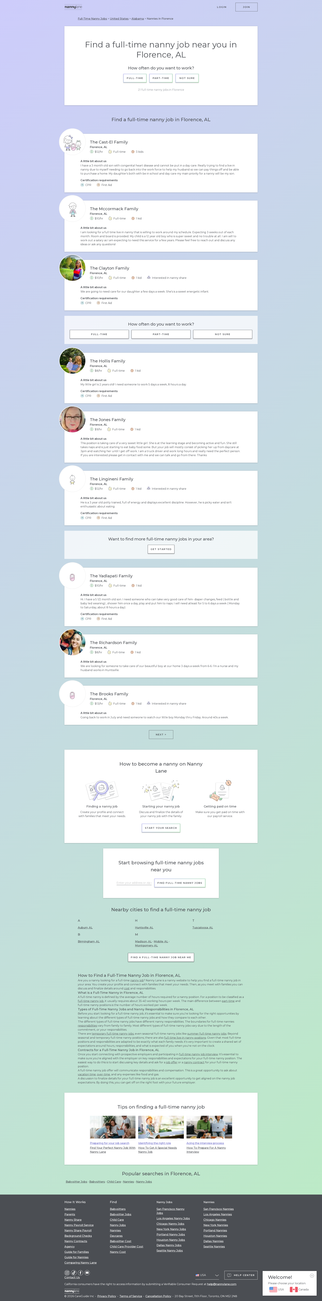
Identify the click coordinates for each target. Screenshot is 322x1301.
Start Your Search (161, 827)
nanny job (137, 980)
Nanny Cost (118, 1252)
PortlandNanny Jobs (170, 1234)
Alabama (137, 18)
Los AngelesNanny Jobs (173, 1218)
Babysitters (97, 1181)
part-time (228, 1001)
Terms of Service (130, 1296)
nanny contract (194, 1062)
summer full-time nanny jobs (206, 1033)
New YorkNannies (215, 1225)
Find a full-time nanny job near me (161, 957)
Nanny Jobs (144, 1181)
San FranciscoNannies (218, 1209)
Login (222, 7)
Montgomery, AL (146, 945)
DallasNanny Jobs (168, 1245)
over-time (103, 1074)
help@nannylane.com (221, 1284)
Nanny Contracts (75, 1241)
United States (119, 18)
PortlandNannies (215, 1230)
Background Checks (78, 1235)
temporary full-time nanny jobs (113, 1033)
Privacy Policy (106, 1296)
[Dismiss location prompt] (312, 1276)
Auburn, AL (85, 927)
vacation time (87, 1074)
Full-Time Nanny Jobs (92, 18)
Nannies (128, 1181)
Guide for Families (76, 1252)
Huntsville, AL (144, 927)
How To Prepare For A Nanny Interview (206, 1149)
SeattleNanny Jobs (169, 1250)
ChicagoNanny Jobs (170, 1223)
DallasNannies (213, 1241)
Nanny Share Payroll (78, 1230)
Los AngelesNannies (217, 1214)
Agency (69, 1246)
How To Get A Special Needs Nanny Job (157, 1149)
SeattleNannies (214, 1246)
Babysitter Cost (120, 1241)
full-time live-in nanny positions (185, 1037)
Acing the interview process (205, 1143)
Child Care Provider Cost (126, 1246)
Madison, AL (143, 941)
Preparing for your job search (109, 1143)
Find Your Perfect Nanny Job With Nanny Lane (113, 1149)
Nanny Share (73, 1219)
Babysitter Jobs (76, 1181)
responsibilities (87, 1025)
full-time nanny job (91, 1001)
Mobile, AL (161, 941)
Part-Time (161, 78)
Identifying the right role (154, 1143)
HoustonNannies (215, 1235)
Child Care (114, 1181)
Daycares (116, 1235)
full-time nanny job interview (198, 1054)
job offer (171, 1062)
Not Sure (187, 78)
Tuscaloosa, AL (202, 927)
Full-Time (135, 78)
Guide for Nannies (76, 1257)
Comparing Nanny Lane (80, 1262)
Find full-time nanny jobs (179, 882)
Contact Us (72, 1277)
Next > (161, 734)
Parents (69, 1214)
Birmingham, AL (89, 941)
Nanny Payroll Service (79, 1225)
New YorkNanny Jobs (171, 1229)
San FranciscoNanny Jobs (170, 1211)
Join (246, 7)
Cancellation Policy (158, 1296)
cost (127, 988)
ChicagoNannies (214, 1219)
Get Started (161, 549)
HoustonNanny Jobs (170, 1239)
